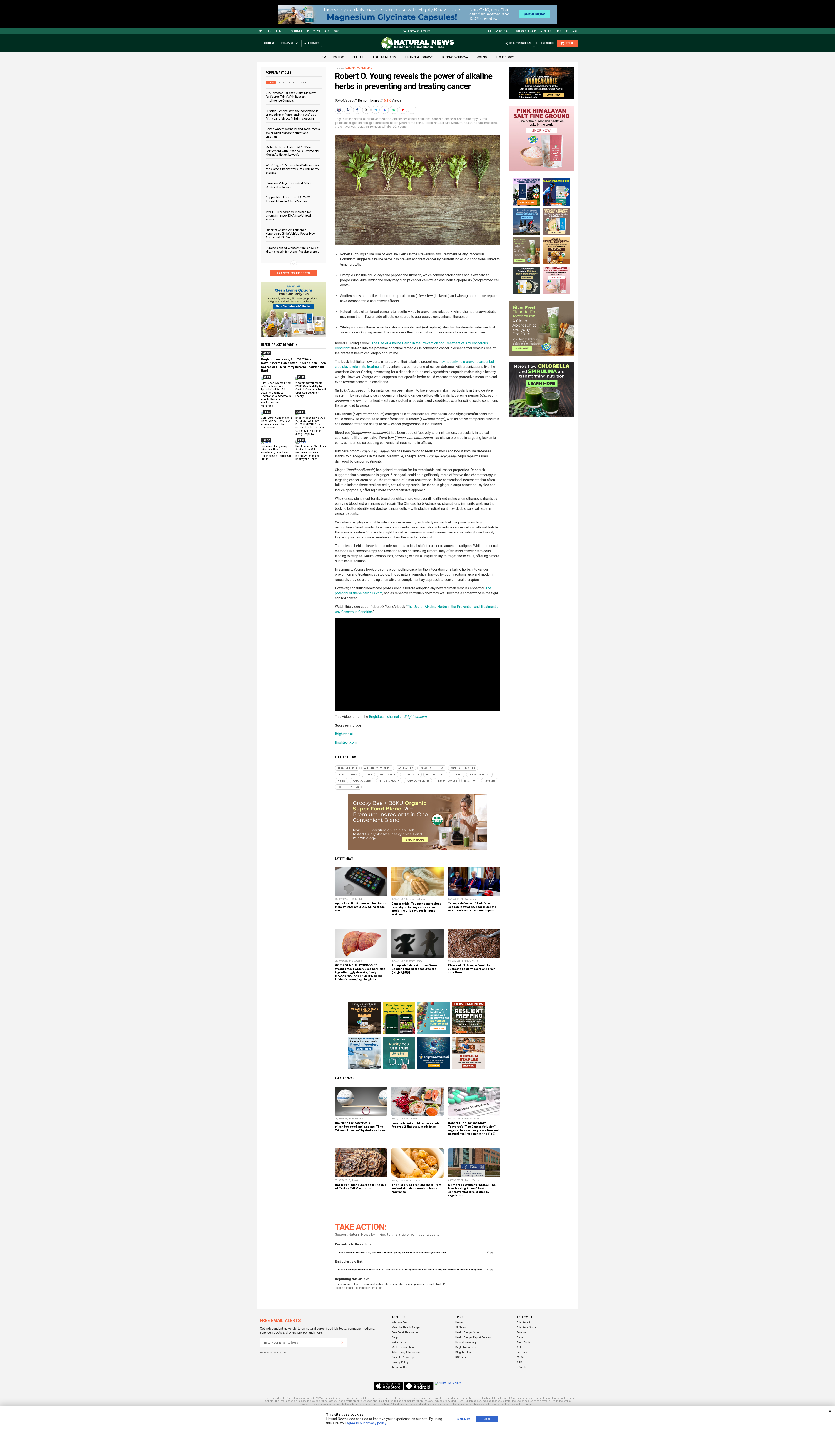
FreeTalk (522, 1352)
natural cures (443, 123)
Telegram (522, 1332)
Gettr (520, 1347)
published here (381, 1404)
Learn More (463, 1418)
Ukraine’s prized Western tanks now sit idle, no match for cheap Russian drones (292, 249)
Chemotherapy (467, 119)
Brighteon (274, 31)
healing (395, 123)
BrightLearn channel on (398, 717)
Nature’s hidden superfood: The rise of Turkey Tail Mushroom (360, 1186)
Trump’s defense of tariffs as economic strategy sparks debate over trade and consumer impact (472, 907)
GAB (519, 1362)
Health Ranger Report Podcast (473, 1337)
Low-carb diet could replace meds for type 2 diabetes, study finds (415, 1124)
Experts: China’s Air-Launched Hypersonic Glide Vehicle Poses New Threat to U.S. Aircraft (291, 233)
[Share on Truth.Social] (385, 110)
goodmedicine (379, 123)
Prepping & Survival (455, 57)
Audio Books (331, 31)
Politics (339, 57)
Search (574, 31)
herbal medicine (412, 123)
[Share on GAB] (394, 110)
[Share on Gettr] (403, 110)
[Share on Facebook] (357, 110)
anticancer (399, 119)
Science (482, 57)
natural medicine (485, 123)
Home (260, 31)
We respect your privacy (273, 1352)
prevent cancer (345, 126)
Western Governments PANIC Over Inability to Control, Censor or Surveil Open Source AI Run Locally (310, 390)
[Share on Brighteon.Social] (339, 110)
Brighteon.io (524, 1322)
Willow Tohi (357, 899)
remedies (376, 126)
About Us (545, 31)
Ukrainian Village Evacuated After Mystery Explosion (288, 184)
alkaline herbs (352, 119)
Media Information (403, 1347)
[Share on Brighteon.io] (348, 110)
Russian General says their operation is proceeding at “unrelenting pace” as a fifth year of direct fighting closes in (292, 114)
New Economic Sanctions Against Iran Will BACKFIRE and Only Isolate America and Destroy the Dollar (310, 453)
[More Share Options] (412, 110)
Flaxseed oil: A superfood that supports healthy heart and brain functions (471, 969)
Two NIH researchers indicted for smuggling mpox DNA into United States (288, 215)
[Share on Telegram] (376, 110)
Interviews (313, 31)
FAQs (558, 31)
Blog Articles (463, 1352)
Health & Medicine (384, 57)
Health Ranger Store (467, 1332)
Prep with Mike (294, 31)
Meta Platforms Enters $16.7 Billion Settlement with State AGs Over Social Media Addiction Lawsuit (292, 150)
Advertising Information (406, 1352)
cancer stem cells (444, 119)
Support (396, 1337)
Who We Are (399, 1322)
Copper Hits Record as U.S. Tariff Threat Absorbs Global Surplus (288, 199)
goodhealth (360, 123)
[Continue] (342, 1342)
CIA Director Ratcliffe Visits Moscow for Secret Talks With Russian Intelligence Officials (291, 96)
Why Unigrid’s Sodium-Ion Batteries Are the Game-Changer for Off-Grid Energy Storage (293, 168)
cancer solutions (419, 119)
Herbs (429, 123)
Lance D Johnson (417, 899)
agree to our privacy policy (366, 1423)
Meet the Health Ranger (406, 1327)
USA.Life (522, 1367)
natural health (463, 123)
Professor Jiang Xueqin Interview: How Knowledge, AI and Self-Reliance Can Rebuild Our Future (276, 453)
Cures (483, 119)
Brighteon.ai (344, 734)
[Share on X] (366, 110)
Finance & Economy (419, 57)
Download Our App (524, 31)
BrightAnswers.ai (497, 31)
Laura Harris (471, 961)
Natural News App (465, 1342)
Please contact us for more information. (359, 1287)
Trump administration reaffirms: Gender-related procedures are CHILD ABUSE (414, 969)
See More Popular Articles (294, 272)
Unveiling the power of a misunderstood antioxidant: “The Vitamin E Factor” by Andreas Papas (360, 1126)
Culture (358, 57)
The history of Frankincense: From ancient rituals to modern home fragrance (416, 1188)
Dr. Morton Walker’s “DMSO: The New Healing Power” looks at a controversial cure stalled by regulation (472, 1190)
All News (460, 1327)
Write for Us (399, 1342)
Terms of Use (400, 1367)
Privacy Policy (400, 1362)
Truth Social (524, 1342)
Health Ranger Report (277, 345)
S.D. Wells (357, 961)
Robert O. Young (395, 126)
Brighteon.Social (527, 1327)
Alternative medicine (358, 68)
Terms (358, 1398)
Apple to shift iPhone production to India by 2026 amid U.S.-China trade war (361, 907)
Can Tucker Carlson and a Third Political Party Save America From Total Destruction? (276, 422)
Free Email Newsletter (405, 1332)
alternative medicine (377, 119)
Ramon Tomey (368, 100)
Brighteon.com (346, 742)
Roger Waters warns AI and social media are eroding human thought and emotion (293, 132)
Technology (505, 57)
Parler (520, 1337)
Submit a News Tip (403, 1357)
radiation (363, 126)
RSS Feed (461, 1357)
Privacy (349, 1398)
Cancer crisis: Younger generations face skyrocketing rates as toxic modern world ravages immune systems (416, 909)
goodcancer (343, 123)
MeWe (520, 1357)
